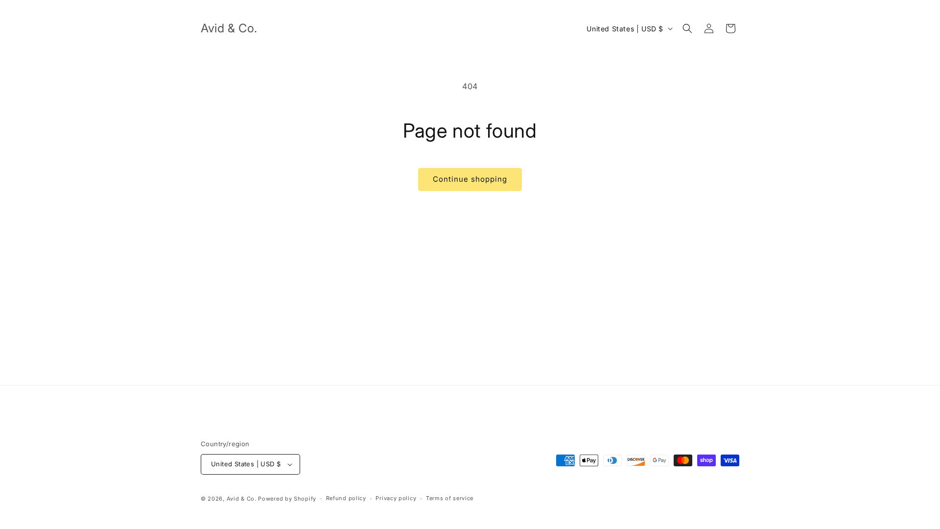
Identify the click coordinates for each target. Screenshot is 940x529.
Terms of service (449, 498)
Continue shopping (470, 179)
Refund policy (346, 498)
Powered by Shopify (287, 498)
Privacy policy (396, 498)
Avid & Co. (242, 498)
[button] (687, 28)
